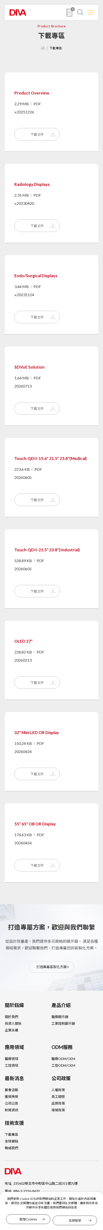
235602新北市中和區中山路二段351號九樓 (45, 1183)
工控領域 (11, 1065)
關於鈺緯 (14, 1005)
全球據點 (11, 1141)
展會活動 (11, 1090)
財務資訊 (11, 1110)
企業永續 (11, 1030)
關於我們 (11, 1017)
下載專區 (55, 48)
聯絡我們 (11, 1148)
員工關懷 (58, 1097)
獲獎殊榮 (11, 1097)
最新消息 (14, 1078)
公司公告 (11, 1103)
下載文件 (37, 134)
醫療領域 (11, 1059)
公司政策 (61, 1078)
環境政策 (58, 1110)
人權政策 (58, 1090)
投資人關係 (13, 1023)
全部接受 (75, 1220)
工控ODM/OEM (63, 1065)
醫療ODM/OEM (63, 1059)
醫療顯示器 (60, 1017)
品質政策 (58, 1103)
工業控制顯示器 (63, 1023)
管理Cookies (28, 1219)
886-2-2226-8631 (26, 1191)
